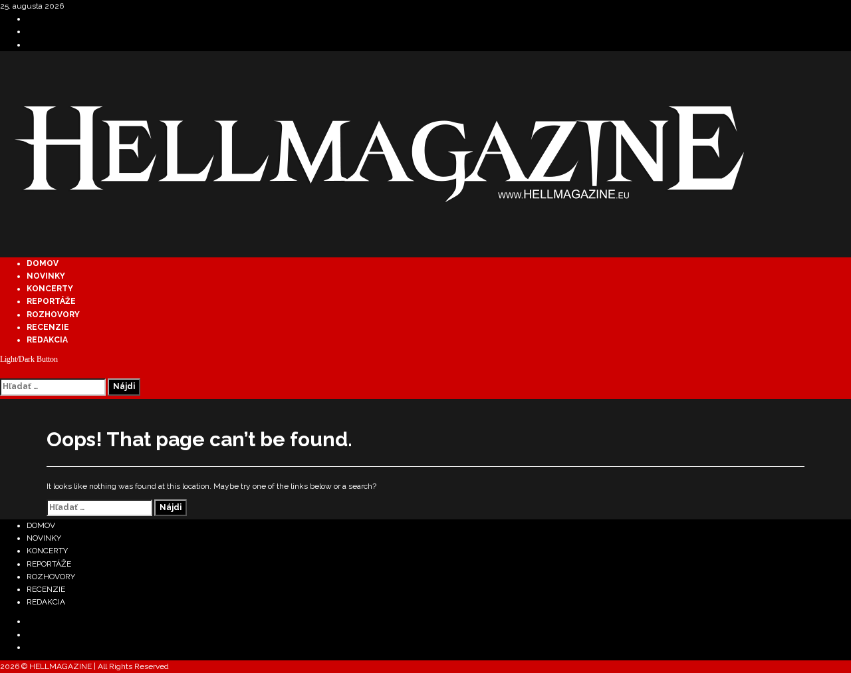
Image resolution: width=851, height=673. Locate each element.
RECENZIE (48, 327)
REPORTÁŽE (51, 301)
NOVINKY (46, 276)
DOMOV (43, 263)
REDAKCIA (47, 339)
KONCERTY (50, 288)
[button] (3, 371)
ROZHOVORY (53, 314)
